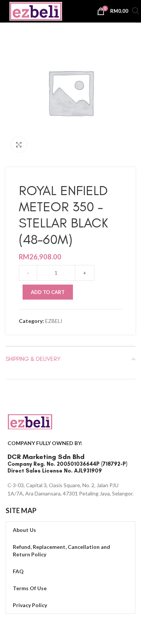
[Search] (135, 12)
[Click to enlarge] (18, 144)
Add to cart (48, 292)
